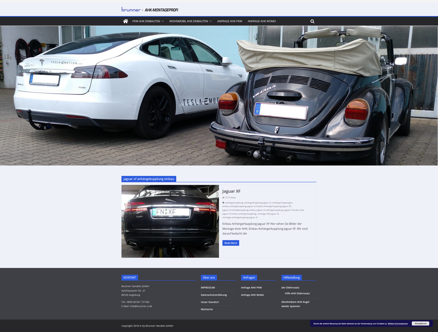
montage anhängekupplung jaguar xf (239, 217)
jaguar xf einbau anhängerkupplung (239, 213)
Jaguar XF (231, 191)
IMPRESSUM (208, 287)
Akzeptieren (421, 323)
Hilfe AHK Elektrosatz (297, 293)
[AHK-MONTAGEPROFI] (125, 21)
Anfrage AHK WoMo (262, 21)
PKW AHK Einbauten (146, 21)
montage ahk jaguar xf (268, 213)
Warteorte (207, 309)
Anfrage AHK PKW (229, 21)
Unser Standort (210, 302)
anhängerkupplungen (282, 202)
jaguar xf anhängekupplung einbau (238, 210)
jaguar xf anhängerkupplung (269, 210)
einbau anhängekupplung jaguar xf (238, 206)
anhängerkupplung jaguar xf (257, 202)
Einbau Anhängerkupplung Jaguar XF (273, 206)
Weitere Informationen (398, 323)
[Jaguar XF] (170, 221)
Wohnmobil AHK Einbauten (188, 21)
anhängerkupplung (234, 202)
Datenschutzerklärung (214, 294)
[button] (162, 21)
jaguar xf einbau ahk (294, 210)
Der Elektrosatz (290, 287)
